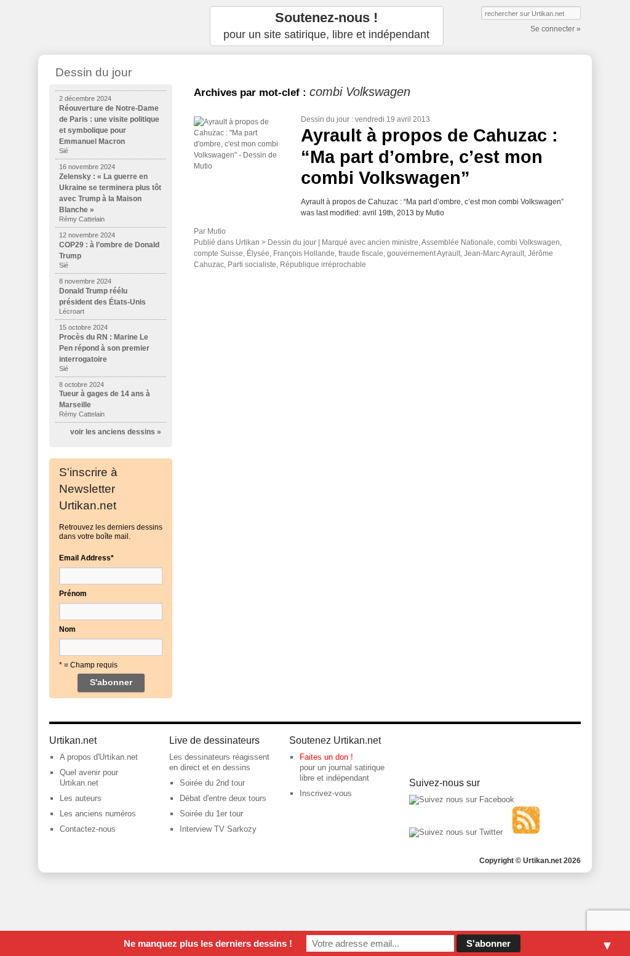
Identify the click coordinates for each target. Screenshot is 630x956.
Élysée (258, 253)
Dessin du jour (325, 119)
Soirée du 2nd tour (212, 782)
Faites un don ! (326, 757)
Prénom (73, 593)
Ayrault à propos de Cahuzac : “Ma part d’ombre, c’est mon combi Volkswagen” (429, 156)
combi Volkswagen (528, 242)
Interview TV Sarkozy (218, 829)
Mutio (216, 231)
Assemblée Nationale (457, 242)
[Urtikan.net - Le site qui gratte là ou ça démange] (110, 26)
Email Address (86, 558)
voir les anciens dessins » (115, 432)
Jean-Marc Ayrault (494, 253)
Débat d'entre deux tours (223, 798)
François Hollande (304, 253)
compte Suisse (218, 253)
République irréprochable (323, 264)
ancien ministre (392, 242)
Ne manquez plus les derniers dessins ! (208, 943)
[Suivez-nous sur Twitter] (456, 832)
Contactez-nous (88, 829)
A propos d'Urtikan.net (99, 757)
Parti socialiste (252, 264)
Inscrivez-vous (326, 793)
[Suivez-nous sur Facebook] (461, 799)
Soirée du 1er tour (211, 813)
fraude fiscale (360, 253)
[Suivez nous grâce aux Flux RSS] (526, 832)
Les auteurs (81, 798)
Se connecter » (555, 29)
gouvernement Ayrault (423, 253)
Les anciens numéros (98, 813)
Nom (67, 629)
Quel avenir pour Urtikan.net (89, 777)
